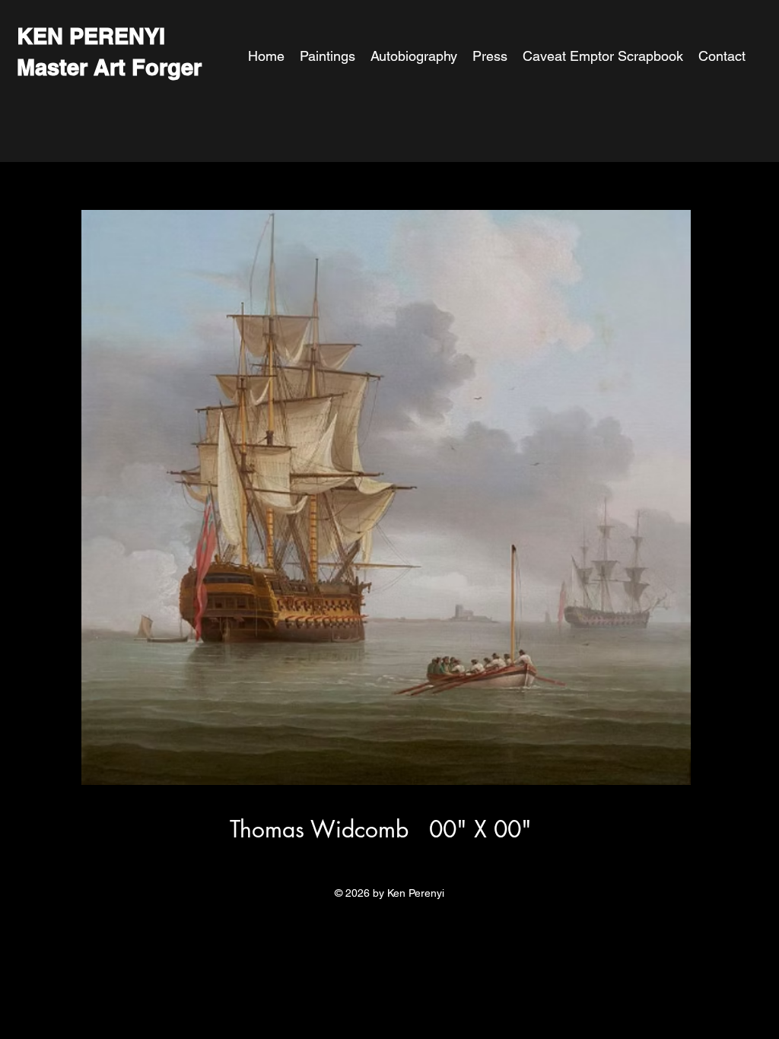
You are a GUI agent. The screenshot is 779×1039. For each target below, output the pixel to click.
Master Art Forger (109, 67)
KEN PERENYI (91, 36)
